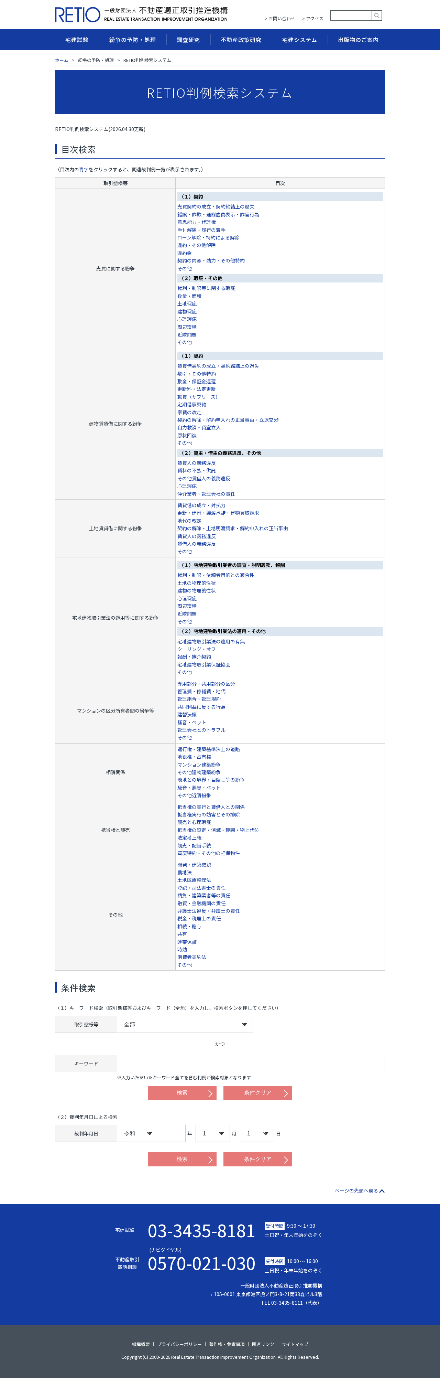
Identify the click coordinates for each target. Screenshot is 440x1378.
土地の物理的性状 (196, 582)
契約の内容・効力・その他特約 (211, 260)
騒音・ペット (191, 722)
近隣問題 (187, 334)
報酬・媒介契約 (194, 656)
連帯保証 (187, 941)
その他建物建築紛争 (199, 772)
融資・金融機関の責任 (201, 903)
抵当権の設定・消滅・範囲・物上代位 (218, 829)
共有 (182, 933)
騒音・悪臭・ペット (199, 787)
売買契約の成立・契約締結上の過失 (215, 206)
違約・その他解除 (196, 245)
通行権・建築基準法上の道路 (208, 749)
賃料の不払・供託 (196, 470)
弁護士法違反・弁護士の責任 (208, 910)
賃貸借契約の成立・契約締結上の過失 (218, 365)
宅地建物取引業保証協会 (203, 664)
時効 (182, 949)
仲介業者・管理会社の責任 (206, 493)
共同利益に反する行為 (201, 706)
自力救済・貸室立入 (199, 427)
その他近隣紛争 (194, 795)
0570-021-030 (202, 1259)
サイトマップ (295, 1344)
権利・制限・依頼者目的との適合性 (215, 575)
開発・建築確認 (194, 864)
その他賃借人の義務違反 (203, 478)
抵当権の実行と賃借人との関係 (211, 806)
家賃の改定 (189, 412)
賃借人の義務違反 (196, 543)
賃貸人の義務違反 (196, 462)
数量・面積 (189, 295)
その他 (184, 268)
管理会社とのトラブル (201, 729)
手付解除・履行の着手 (201, 229)
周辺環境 (187, 326)
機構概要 (141, 1344)
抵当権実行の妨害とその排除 (208, 814)
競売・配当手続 (194, 845)
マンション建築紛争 (199, 764)
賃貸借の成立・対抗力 (201, 505)
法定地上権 (189, 837)
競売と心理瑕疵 (194, 822)
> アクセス (312, 18)
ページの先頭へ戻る (356, 1190)
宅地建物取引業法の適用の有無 (211, 641)
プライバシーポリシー (179, 1344)
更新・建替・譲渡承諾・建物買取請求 (218, 512)
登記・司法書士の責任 (201, 887)
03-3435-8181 (202, 1229)
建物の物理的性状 (196, 590)
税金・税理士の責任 (199, 918)
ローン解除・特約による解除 (208, 237)
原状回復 (187, 435)
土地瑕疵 (187, 303)
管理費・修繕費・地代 (201, 691)
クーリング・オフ (196, 648)
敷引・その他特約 (196, 373)
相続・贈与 (189, 926)
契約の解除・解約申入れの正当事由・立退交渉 (227, 419)
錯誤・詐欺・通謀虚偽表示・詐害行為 (218, 214)
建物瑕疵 (187, 311)
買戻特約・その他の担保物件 (208, 853)
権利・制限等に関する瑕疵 (206, 288)
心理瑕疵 (187, 319)
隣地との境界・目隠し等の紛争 (211, 779)
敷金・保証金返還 (196, 381)
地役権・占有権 (194, 756)
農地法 (184, 872)
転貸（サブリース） (198, 396)
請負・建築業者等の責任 (203, 895)
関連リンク (263, 1344)
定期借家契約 (191, 404)
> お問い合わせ (280, 18)
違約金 (184, 252)
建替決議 (187, 714)
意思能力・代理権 (196, 221)
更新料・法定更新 (196, 388)
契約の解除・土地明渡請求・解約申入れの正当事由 (232, 528)
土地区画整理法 (194, 879)
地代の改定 (189, 520)
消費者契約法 (191, 956)
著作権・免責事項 (227, 1344)
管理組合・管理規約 (199, 698)
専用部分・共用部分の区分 (206, 683)
